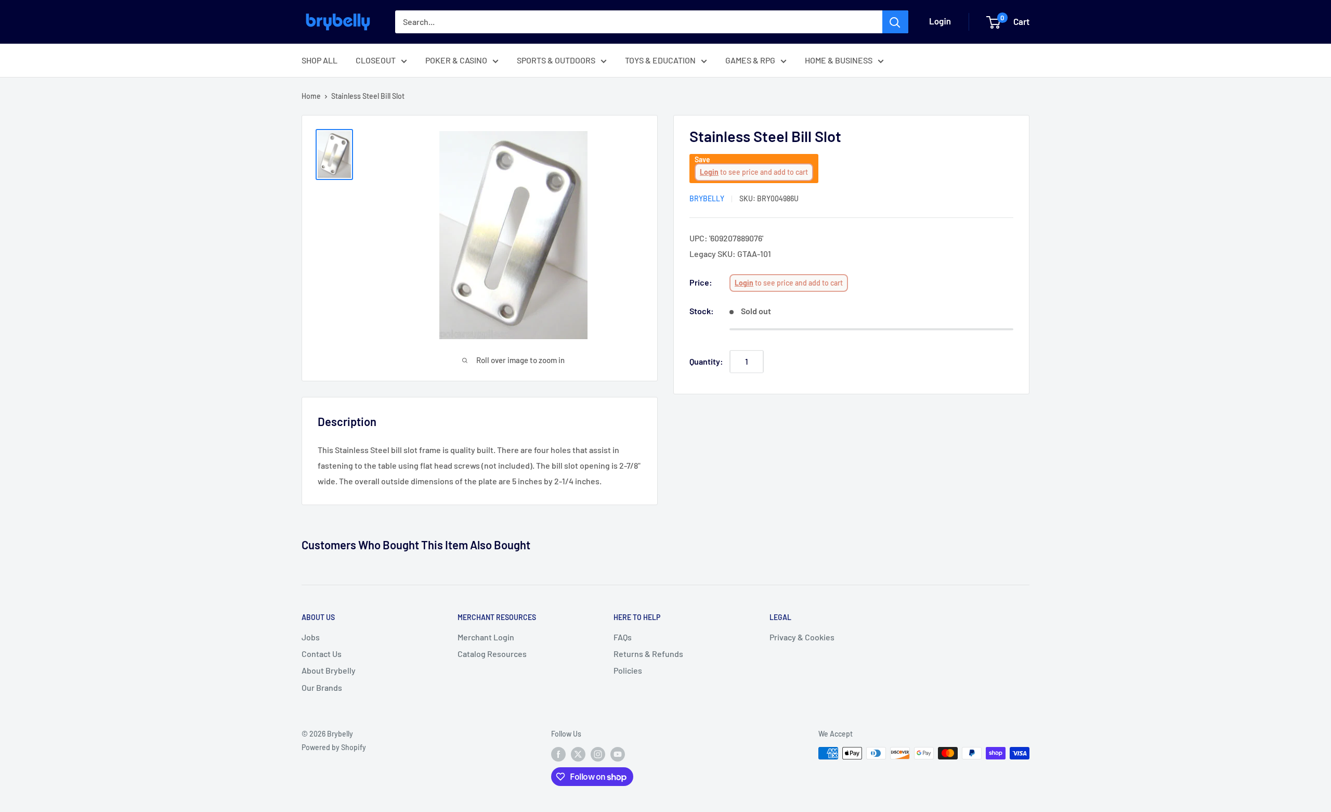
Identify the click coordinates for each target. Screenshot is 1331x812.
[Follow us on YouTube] (617, 754)
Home (311, 96)
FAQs (623, 637)
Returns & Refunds (648, 654)
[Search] (895, 21)
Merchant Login (486, 637)
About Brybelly (329, 670)
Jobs (311, 637)
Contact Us (322, 654)
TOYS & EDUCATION (660, 60)
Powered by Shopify (334, 747)
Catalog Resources (492, 654)
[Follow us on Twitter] (578, 754)
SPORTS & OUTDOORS (556, 60)
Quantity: (706, 361)
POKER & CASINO (456, 60)
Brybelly (706, 199)
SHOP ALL (319, 60)
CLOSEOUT (376, 60)
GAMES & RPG (750, 60)
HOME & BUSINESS (838, 60)
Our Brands (322, 687)
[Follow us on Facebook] (558, 754)
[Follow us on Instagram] (598, 754)
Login (709, 172)
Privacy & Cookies (801, 637)
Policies (628, 670)
